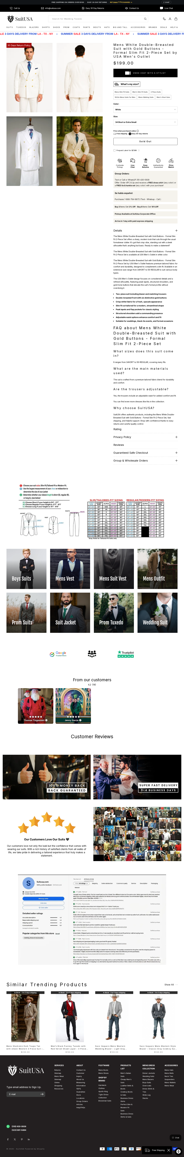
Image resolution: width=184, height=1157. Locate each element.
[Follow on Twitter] (14, 1139)
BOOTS (97, 27)
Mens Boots (103, 1070)
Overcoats (147, 1086)
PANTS (86, 27)
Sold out (145, 141)
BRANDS (153, 27)
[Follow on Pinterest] (21, 1139)
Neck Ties (169, 1076)
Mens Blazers (148, 1079)
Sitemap (57, 1073)
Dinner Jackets (149, 1073)
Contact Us (81, 1070)
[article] (35, 706)
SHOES (56, 27)
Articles (79, 1104)
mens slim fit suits (122, 92)
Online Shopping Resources (58, 1085)
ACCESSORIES (138, 27)
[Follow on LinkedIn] (28, 1139)
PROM (66, 27)
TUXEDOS (21, 27)
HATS (107, 27)
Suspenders (169, 1079)
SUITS (9, 27)
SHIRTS (46, 27)
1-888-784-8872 (132, 199)
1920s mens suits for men (125, 97)
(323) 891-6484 (19, 1130)
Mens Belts (169, 1073)
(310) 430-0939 (19, 1126)
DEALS (163, 27)
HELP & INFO (177, 27)
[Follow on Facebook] (7, 1139)
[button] (138, 150)
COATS (76, 27)
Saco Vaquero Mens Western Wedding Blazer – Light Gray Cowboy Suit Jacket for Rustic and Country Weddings (113, 1047)
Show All (169, 984)
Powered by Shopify (35, 1149)
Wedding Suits (148, 1076)
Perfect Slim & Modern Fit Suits (126, 1107)
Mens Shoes (103, 1073)
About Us (80, 1079)
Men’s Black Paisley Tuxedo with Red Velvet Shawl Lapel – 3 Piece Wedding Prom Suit (68, 1047)
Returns (57, 1070)
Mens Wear (169, 1086)
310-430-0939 (143, 180)
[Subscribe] (42, 1094)
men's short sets (163, 97)
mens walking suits (146, 97)
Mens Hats (169, 1070)
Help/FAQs (80, 1108)
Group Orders (82, 1101)
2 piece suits (156, 92)
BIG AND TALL (120, 27)
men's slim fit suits (140, 92)
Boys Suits (147, 1082)
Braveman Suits (104, 1101)
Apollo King (103, 1091)
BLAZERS (34, 27)
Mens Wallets (170, 1082)
